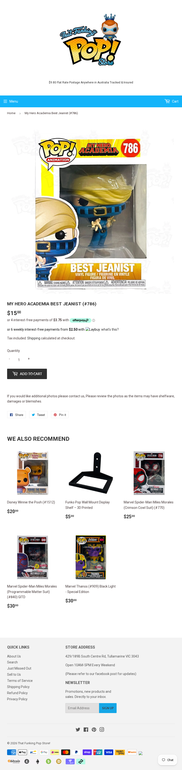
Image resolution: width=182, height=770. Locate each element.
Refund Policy (17, 693)
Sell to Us (14, 674)
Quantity (13, 351)
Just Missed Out (19, 668)
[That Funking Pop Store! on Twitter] (78, 730)
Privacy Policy (17, 699)
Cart (174, 101)
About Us (14, 656)
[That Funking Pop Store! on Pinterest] (93, 730)
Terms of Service (20, 681)
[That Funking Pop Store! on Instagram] (102, 730)
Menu (13, 101)
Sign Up (108, 708)
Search (12, 662)
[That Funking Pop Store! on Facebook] (85, 730)
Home (11, 113)
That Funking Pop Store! (34, 743)
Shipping (33, 338)
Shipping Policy (18, 687)
